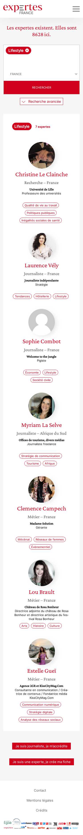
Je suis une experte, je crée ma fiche (42, 762)
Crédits (41, 810)
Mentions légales (40, 800)
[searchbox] (42, 61)
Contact (40, 790)
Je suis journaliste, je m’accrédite (41, 746)
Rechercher (41, 87)
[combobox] (41, 56)
